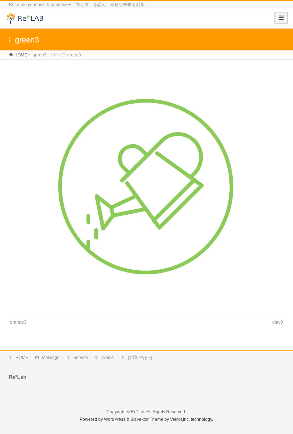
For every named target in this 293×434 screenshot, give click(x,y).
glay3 (277, 322)
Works (107, 357)
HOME (21, 357)
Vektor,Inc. (180, 419)
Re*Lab (138, 411)
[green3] (146, 187)
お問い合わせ (140, 357)
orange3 (18, 322)
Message (51, 357)
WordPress (114, 419)
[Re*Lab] (26, 21)
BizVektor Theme (146, 419)
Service (80, 357)
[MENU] (281, 18)
